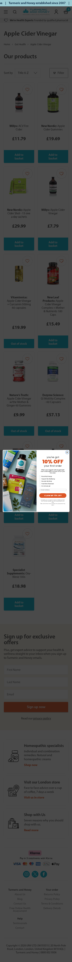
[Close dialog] (67, 452)
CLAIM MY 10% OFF (52, 495)
